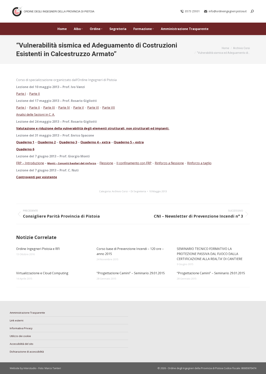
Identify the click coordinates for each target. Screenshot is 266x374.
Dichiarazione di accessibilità (27, 351)
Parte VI (93, 107)
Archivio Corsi (120, 191)
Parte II (34, 94)
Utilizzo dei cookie (20, 336)
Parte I (21, 94)
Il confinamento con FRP (133, 163)
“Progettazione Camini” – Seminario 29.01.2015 (211, 273)
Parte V (78, 107)
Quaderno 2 (47, 142)
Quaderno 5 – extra (129, 142)
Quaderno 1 (25, 142)
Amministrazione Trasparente (27, 312)
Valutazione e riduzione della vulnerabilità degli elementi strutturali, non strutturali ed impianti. (92, 128)
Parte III (49, 107)
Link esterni (16, 320)
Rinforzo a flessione (169, 163)
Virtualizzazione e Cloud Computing (42, 273)
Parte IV (64, 107)
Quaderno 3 (68, 142)
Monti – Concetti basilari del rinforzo (71, 163)
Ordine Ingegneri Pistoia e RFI (38, 249)
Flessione (106, 163)
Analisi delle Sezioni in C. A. (35, 114)
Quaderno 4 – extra (95, 142)
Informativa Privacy (21, 328)
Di (138, 191)
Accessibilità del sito (21, 344)
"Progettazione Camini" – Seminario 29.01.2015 (131, 273)
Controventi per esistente (36, 177)
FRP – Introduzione (30, 163)
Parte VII (108, 107)
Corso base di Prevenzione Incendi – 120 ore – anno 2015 (130, 251)
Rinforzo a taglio (199, 163)
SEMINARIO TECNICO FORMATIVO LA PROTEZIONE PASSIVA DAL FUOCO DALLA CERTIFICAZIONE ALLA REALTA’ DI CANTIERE (209, 254)
